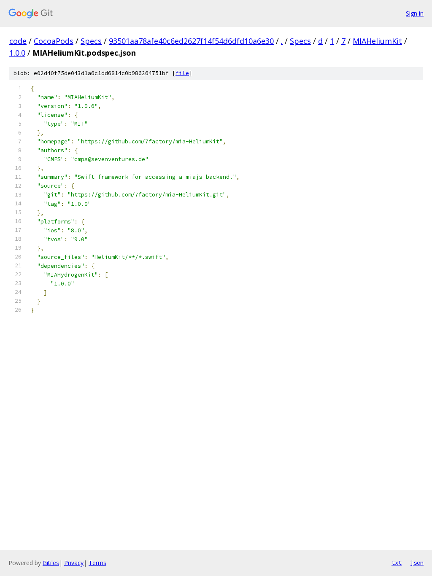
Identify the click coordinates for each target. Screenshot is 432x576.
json (417, 562)
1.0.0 (17, 53)
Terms (97, 563)
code (18, 41)
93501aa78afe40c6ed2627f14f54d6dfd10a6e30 (191, 41)
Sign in (415, 13)
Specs (91, 41)
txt (397, 562)
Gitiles (51, 563)
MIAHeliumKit (377, 41)
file (182, 73)
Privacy (74, 563)
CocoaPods (53, 41)
